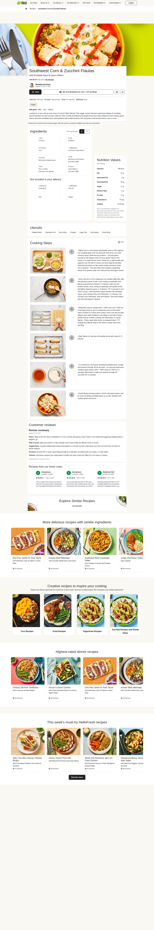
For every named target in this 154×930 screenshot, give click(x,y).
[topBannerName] (77, 17)
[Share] (122, 92)
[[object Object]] (117, 92)
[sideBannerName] (110, 140)
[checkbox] (30, 80)
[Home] (26, 8)
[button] (59, 131)
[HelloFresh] (22, 2)
